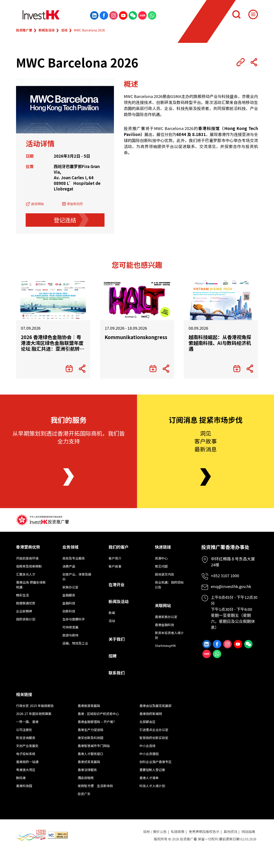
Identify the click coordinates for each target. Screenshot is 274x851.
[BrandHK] (31, 835)
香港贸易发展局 (89, 761)
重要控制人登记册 (152, 769)
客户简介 (115, 558)
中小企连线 (147, 745)
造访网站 (37, 203)
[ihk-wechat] (133, 15)
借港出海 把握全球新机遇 (31, 584)
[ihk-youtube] (123, 15)
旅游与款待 (70, 635)
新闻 (112, 612)
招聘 (113, 656)
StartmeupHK (165, 645)
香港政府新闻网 (150, 713)
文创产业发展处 (27, 745)
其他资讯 (230, 831)
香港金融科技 (164, 624)
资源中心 (161, 558)
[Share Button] (254, 62)
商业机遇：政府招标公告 (169, 584)
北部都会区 (147, 721)
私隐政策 (178, 831)
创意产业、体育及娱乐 (76, 576)
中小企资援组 (149, 753)
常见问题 (161, 566)
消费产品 (68, 566)
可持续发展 (70, 627)
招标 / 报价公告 (155, 831)
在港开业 (117, 584)
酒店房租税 (86, 777)
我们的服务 (69, 420)
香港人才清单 (149, 777)
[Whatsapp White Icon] (152, 15)
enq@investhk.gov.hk (231, 586)
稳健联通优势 (25, 603)
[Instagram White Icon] (113, 15)
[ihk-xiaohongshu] (142, 15)
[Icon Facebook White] (104, 15)
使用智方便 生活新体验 (95, 785)
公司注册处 (24, 729)
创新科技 (68, 611)
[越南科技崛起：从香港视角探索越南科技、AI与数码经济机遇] (221, 299)
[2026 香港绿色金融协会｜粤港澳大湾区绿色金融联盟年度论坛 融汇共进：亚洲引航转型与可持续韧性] (53, 299)
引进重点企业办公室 (153, 729)
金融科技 (68, 603)
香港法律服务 (87, 769)
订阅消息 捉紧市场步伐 (206, 420)
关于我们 (117, 639)
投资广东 (84, 793)
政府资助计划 (25, 619)
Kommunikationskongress (136, 337)
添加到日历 (75, 203)
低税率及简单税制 (29, 566)
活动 (64, 30)
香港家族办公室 (166, 616)
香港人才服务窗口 (90, 753)
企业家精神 (24, 611)
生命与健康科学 (73, 619)
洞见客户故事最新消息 (205, 441)
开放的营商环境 (27, 558)
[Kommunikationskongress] (137, 299)
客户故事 (115, 566)
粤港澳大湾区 (25, 769)
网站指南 (248, 831)
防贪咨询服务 (25, 737)
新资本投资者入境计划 (169, 635)
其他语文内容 (164, 574)
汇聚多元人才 (25, 574)
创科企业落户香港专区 (155, 761)
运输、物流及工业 (75, 643)
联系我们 (117, 673)
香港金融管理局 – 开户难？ (97, 721)
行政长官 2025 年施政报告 (35, 705)
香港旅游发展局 (89, 705)
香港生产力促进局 (90, 729)
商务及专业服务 (73, 558)
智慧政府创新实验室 (153, 737)
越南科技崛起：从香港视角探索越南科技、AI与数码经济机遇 (220, 342)
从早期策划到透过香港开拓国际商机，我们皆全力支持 (68, 437)
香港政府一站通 (27, 761)
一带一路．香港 (27, 721)
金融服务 (68, 595)
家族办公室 (70, 587)
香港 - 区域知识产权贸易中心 (98, 713)
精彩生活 (22, 595)
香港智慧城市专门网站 (94, 745)
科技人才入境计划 (152, 785)
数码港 (21, 777)
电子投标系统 (25, 753)
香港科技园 (24, 785)
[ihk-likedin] (94, 15)
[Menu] (253, 14)
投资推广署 (24, 30)
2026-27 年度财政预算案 (33, 713)
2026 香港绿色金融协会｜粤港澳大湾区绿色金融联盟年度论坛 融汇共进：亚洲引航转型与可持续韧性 (52, 342)
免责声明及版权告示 (204, 831)
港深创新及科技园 (90, 737)
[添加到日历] (69, 369)
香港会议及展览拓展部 (155, 705)
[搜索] (236, 14)
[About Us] (68, 477)
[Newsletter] (205, 477)
